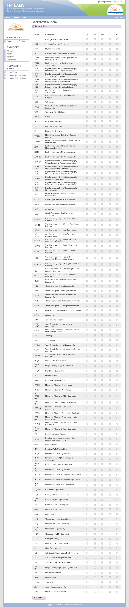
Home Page (12, 72)
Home (8, 17)
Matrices (10, 57)
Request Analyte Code (16, 78)
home (101, 2)
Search (16, 17)
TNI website (118, 2)
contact (108, 2)
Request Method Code (16, 75)
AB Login (119, 17)
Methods (10, 54)
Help (24, 17)
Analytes (10, 51)
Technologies (13, 60)
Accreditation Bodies (16, 41)
